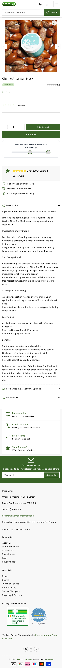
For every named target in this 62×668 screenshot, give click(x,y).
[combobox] (31, 12)
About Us (7, 542)
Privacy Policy (9, 561)
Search (54, 12)
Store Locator (9, 554)
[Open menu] (56, 4)
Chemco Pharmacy (24, 659)
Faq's (4, 558)
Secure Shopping (11, 591)
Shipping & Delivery (12, 595)
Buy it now (31, 134)
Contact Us (8, 550)
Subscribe (51, 475)
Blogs (4, 576)
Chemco (49, 659)
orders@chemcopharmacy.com (18, 515)
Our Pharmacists (10, 546)
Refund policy (9, 587)
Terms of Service (10, 583)
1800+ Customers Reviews (23, 450)
